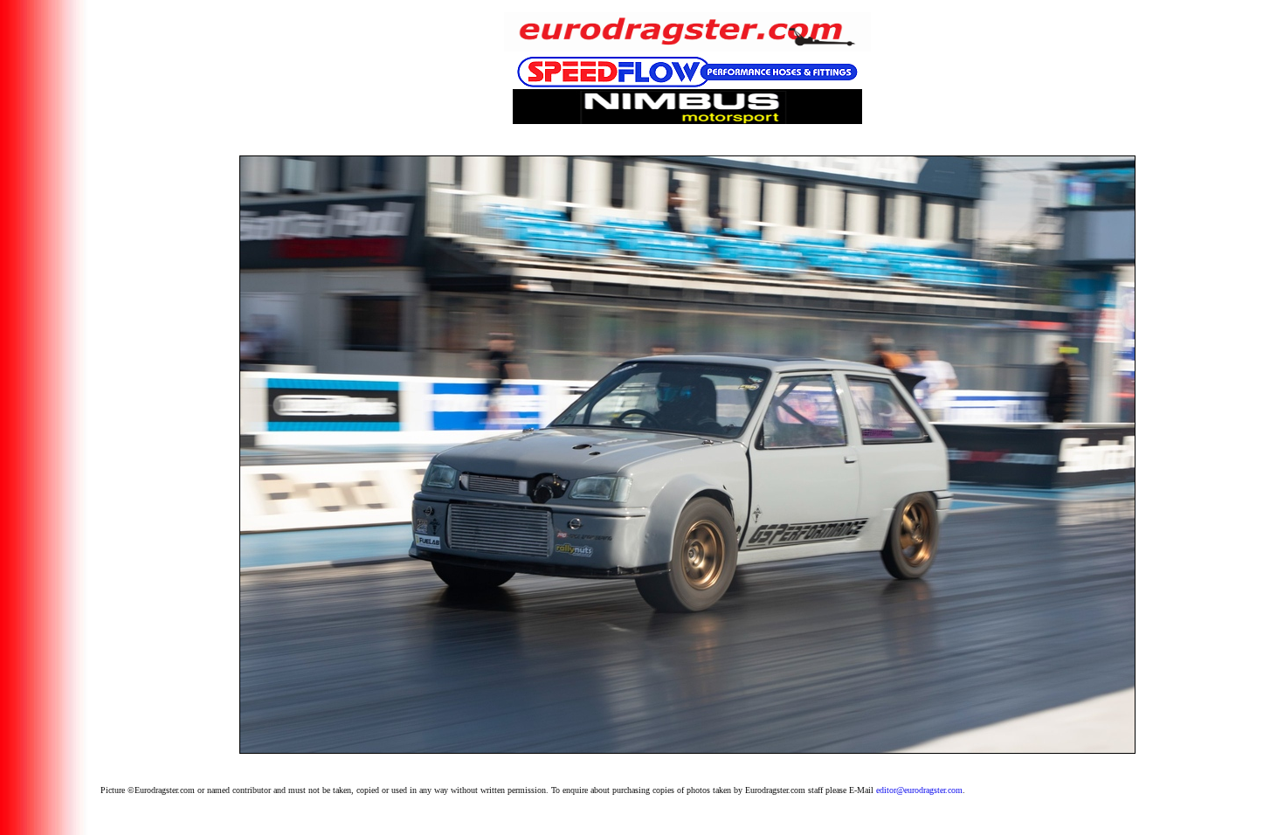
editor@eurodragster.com (919, 790)
